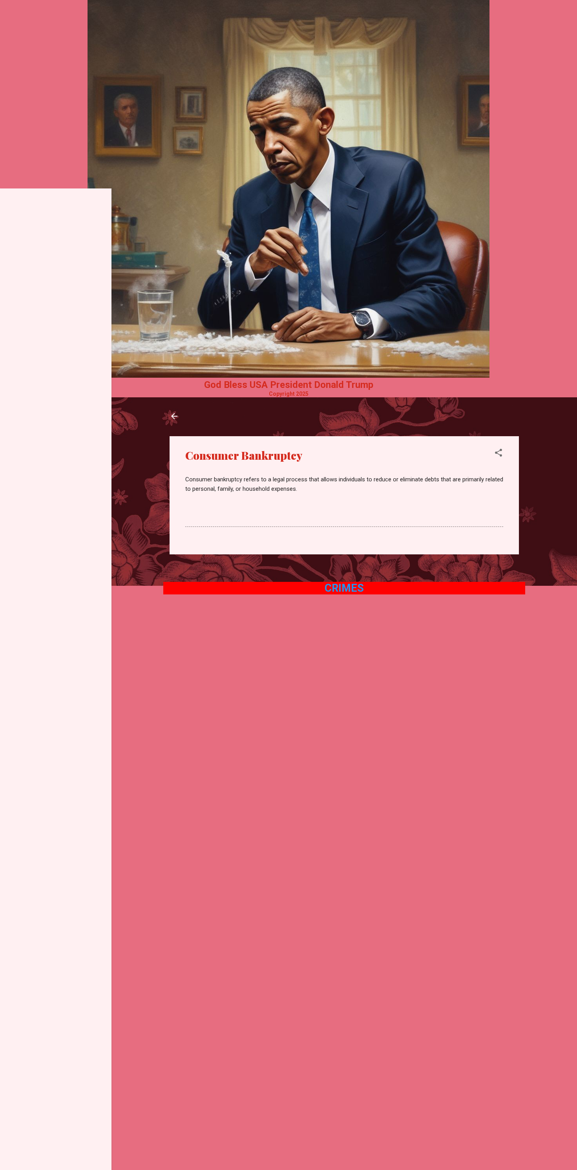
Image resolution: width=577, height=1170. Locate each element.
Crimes (344, 588)
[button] (498, 454)
